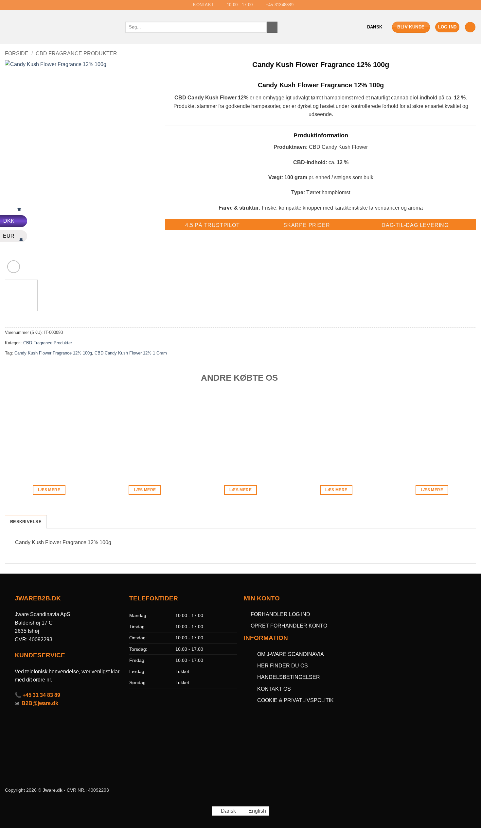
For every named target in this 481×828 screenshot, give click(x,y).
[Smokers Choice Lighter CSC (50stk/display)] (49, 432)
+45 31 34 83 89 (41, 695)
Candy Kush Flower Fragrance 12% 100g (53, 353)
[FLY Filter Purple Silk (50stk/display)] (240, 432)
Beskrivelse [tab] (26, 521)
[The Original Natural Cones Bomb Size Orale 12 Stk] (336, 432)
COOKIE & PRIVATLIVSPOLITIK (295, 700)
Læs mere (49, 490)
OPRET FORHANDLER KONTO (289, 626)
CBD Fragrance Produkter (76, 53)
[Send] (272, 27)
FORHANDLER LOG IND (280, 614)
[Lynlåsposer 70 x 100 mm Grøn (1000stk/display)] (432, 432)
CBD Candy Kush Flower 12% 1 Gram (131, 353)
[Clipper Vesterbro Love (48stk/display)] (144, 432)
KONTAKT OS (274, 689)
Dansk (374, 27)
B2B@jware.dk (40, 703)
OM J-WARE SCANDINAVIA (290, 654)
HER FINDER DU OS (283, 665)
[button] (447, 27)
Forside (16, 53)
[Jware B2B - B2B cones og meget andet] (60, 27)
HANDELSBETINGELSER (288, 677)
